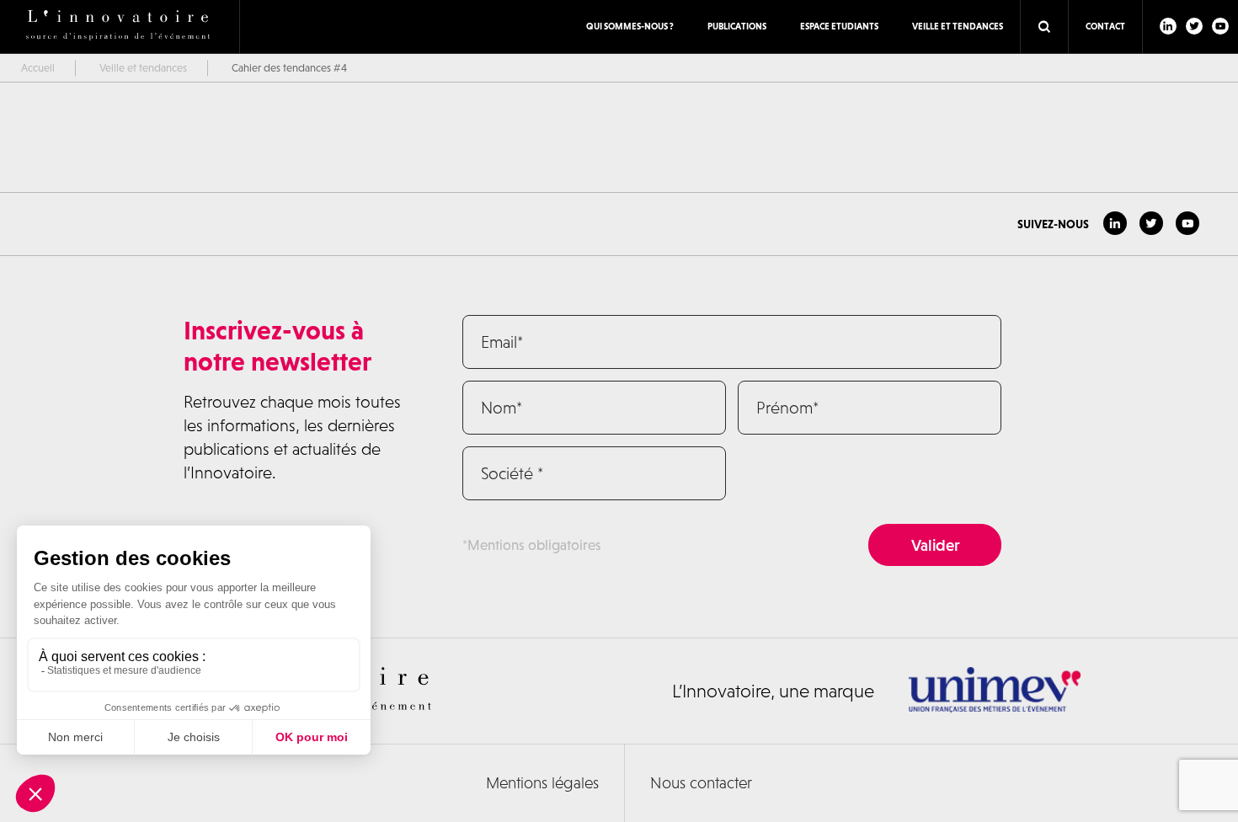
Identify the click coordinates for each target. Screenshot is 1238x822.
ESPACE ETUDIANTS (839, 26)
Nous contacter (701, 783)
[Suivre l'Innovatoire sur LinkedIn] (1168, 26)
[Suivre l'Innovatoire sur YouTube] (1220, 26)
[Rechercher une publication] (1044, 27)
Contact (1105, 26)
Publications (736, 26)
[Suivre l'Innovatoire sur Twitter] (1194, 26)
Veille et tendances (957, 26)
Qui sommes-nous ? (630, 26)
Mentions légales (542, 783)
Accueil (38, 67)
